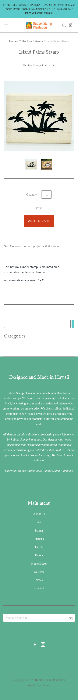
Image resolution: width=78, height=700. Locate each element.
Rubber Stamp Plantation (39, 65)
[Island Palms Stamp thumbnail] (31, 164)
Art (39, 522)
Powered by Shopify (39, 685)
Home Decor (39, 563)
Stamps (38, 41)
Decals (39, 547)
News (39, 580)
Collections (25, 41)
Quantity (31, 194)
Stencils (39, 538)
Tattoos (39, 555)
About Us (39, 514)
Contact (39, 588)
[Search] (73, 324)
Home (12, 41)
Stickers (39, 571)
